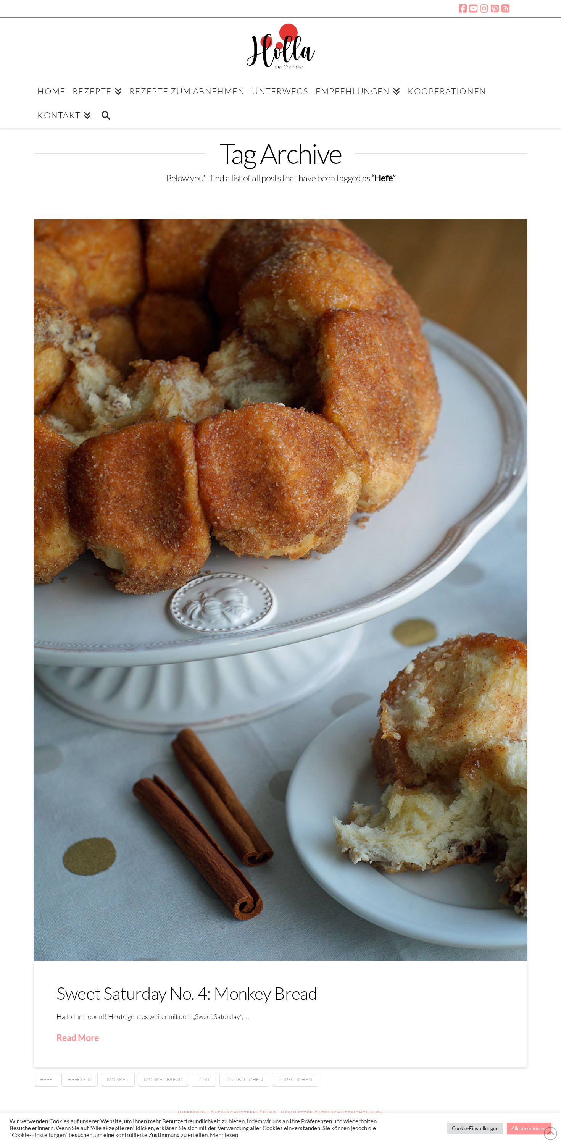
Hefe (46, 1079)
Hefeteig (80, 1079)
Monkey (118, 1079)
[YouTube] (473, 8)
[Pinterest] (495, 8)
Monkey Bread (163, 1079)
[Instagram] (484, 8)
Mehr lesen (224, 1135)
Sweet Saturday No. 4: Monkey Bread (186, 992)
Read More (77, 1037)
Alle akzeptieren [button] (529, 1128)
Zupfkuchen (295, 1079)
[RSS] (505, 8)
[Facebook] (463, 8)
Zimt (204, 1079)
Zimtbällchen (244, 1079)
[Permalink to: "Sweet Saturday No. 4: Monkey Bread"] (280, 590)
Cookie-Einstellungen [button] (475, 1128)
